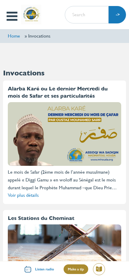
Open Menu (12, 16)
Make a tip (76, 269)
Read (101, 270)
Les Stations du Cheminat (41, 218)
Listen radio (44, 269)
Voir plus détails (23, 195)
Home (14, 36)
